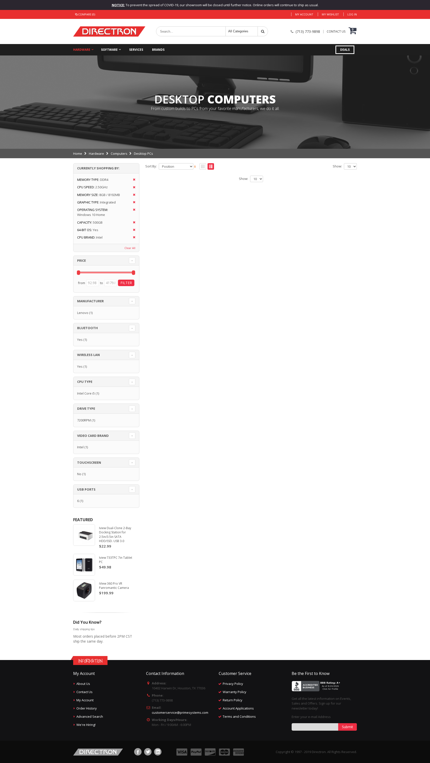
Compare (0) (86, 14)
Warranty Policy (234, 692)
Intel (80, 447)
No (79, 474)
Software (109, 50)
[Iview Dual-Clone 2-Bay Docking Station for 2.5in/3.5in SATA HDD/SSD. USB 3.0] (84, 535)
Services (136, 50)
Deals (345, 50)
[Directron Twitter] (148, 752)
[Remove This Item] (132, 180)
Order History (86, 708)
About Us (83, 683)
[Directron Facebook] (138, 752)
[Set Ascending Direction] (195, 166)
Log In (352, 14)
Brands (158, 50)
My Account (304, 14)
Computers (119, 153)
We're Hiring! (86, 724)
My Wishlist (330, 14)
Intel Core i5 (86, 393)
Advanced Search (89, 716)
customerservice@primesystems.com (180, 712)
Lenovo (82, 312)
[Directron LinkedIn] (157, 752)
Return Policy (232, 700)
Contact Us (84, 692)
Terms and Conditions (239, 716)
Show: (337, 166)
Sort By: (151, 166)
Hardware (81, 50)
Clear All (129, 248)
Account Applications (238, 708)
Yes (80, 339)
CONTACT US (336, 31)
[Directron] (109, 31)
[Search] (263, 31)
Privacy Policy (233, 683)
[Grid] (203, 166)
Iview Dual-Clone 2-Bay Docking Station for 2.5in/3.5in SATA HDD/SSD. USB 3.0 (115, 534)
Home (77, 153)
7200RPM (84, 420)
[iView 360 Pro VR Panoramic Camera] (84, 590)
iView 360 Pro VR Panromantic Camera (114, 585)
